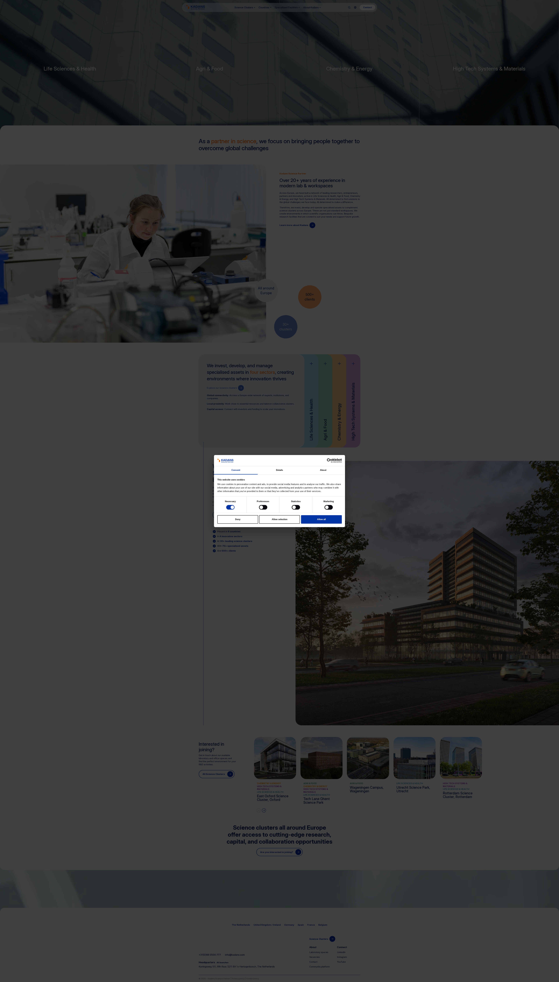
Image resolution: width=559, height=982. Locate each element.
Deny (237, 519)
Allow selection (279, 519)
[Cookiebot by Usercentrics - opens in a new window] (329, 460)
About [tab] (323, 470)
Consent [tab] (235, 470)
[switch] (263, 507)
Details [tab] (279, 470)
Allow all (321, 519)
